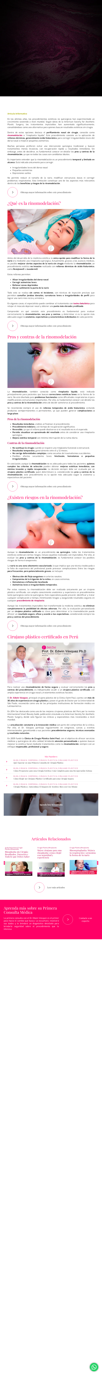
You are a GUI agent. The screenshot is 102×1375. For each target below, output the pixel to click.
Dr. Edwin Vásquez (19, 698)
